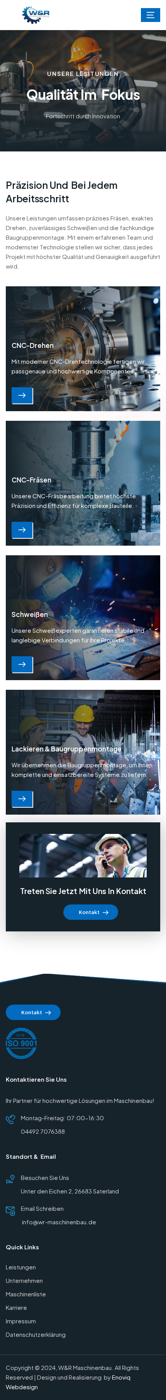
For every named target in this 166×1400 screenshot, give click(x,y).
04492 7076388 (43, 1131)
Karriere (16, 1307)
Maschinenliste (26, 1293)
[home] (37, 15)
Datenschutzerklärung (36, 1334)
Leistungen (21, 1267)
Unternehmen (24, 1280)
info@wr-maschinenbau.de (58, 1221)
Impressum (21, 1320)
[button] (150, 15)
